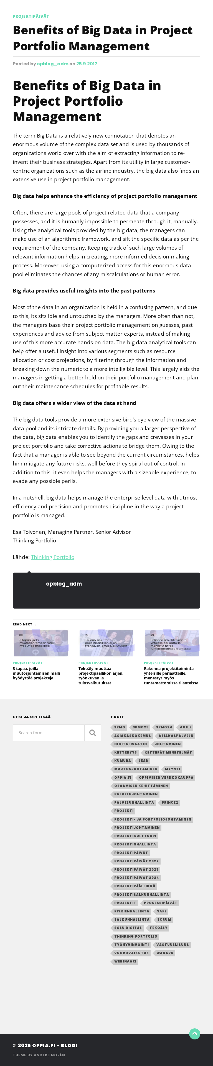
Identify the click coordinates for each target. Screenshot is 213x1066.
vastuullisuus (172, 945)
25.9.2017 (86, 64)
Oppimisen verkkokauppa (166, 777)
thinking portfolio (136, 936)
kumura (122, 761)
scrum (164, 919)
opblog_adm (53, 64)
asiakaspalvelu (176, 736)
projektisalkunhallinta (141, 894)
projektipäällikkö (135, 886)
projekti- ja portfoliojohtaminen (152, 819)
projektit (125, 903)
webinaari (125, 961)
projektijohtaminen (137, 828)
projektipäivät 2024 (136, 878)
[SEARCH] (92, 733)
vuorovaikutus (131, 953)
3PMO (119, 727)
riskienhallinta (131, 911)
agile (186, 727)
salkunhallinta (132, 919)
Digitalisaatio (130, 744)
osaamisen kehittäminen (141, 786)
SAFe (162, 911)
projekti (124, 811)
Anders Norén (49, 1055)
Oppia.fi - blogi (55, 1045)
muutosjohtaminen (136, 769)
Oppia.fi (122, 777)
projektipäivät (131, 853)
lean (144, 761)
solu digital (128, 928)
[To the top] (194, 1033)
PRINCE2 (170, 802)
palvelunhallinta (134, 802)
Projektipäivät (31, 16)
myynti (172, 769)
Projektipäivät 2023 (136, 869)
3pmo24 (164, 727)
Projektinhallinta (135, 844)
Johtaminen (168, 744)
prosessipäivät (161, 903)
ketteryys (125, 752)
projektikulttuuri (135, 836)
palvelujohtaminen (136, 794)
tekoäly (158, 928)
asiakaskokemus (132, 736)
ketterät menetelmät (168, 752)
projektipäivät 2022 (136, 861)
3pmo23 (141, 727)
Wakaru (165, 953)
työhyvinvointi (131, 945)
